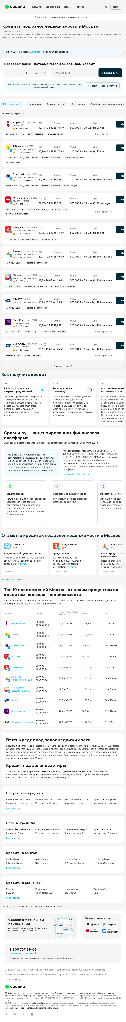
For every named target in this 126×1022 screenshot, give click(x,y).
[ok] (23, 1014)
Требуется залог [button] (13, 332)
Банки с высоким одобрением (19, 799)
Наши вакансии (99, 974)
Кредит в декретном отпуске (48, 829)
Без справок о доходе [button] (74, 158)
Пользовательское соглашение (88, 969)
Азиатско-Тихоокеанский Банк (22, 678)
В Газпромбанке (14, 862)
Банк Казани (18, 711)
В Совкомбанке (102, 859)
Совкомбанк (17, 645)
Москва (10, 889)
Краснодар (41, 889)
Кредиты (20, 906)
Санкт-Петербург (44, 892)
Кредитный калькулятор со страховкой (78, 829)
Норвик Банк (18, 623)
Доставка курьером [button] (15, 134)
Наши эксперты (80, 974)
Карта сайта (64, 974)
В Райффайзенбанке (104, 862)
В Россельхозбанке (74, 862)
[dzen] (31, 1014)
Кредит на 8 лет (14, 833)
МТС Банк (16, 656)
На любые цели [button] (55, 134)
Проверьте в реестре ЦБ (76, 473)
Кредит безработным (46, 803)
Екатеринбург (101, 889)
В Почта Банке (72, 859)
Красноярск (71, 892)
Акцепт (15, 700)
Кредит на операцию (46, 833)
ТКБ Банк (18, 544)
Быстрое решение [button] (36, 134)
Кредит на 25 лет (103, 829)
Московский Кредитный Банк (20, 689)
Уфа (96, 892)
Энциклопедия (48, 974)
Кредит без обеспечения (19, 829)
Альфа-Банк (17, 667)
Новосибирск (71, 889)
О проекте (10, 969)
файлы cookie (38, 1003)
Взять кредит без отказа (48, 799)
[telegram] (6, 1014)
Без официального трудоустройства (78, 799)
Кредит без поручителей (107, 799)
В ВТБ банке (41, 859)
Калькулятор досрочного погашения (107, 803)
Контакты (22, 969)
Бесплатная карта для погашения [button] (22, 158)
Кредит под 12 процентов (107, 833)
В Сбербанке (13, 859)
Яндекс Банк (69, 544)
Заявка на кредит (74, 803)
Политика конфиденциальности (21, 974)
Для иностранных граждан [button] (63, 287)
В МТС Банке (42, 862)
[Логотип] (15, 987)
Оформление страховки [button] (17, 214)
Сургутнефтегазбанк (22, 722)
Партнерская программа (42, 969)
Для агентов (63, 969)
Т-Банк (14, 634)
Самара (10, 892)
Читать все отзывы (12, 579)
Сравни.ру (6, 906)
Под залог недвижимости (40, 906)
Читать (23, 563)
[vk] (14, 1014)
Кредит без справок (16, 803)
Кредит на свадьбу (74, 833)
